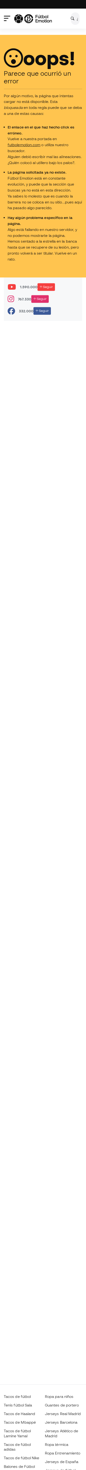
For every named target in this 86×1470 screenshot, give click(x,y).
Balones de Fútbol (19, 1466)
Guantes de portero (62, 1405)
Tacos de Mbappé (20, 1422)
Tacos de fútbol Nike (21, 1458)
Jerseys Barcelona (61, 1422)
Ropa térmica (56, 1444)
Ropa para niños (59, 1396)
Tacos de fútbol (17, 1396)
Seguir (47, 287)
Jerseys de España (61, 1461)
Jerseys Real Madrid (63, 1413)
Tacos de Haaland (19, 1413)
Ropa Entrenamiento (62, 1453)
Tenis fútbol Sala (18, 1405)
